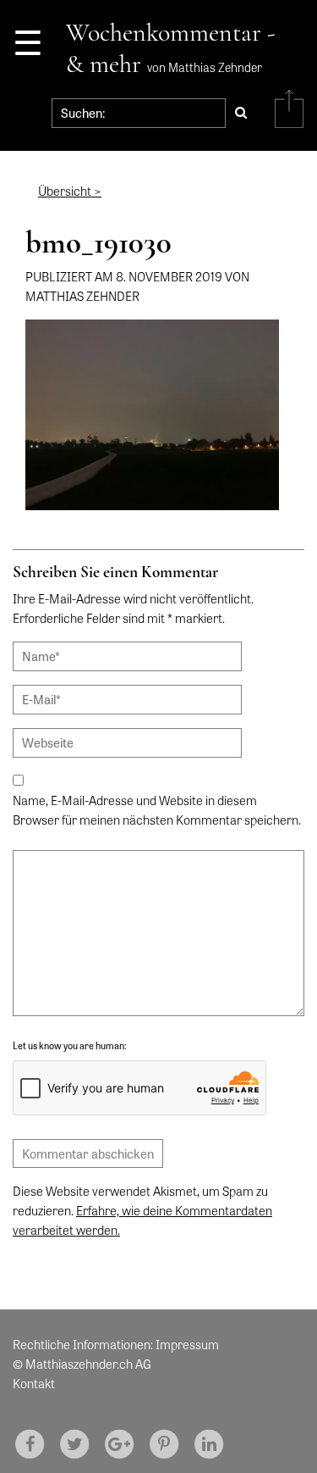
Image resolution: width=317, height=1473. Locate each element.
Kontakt (34, 1383)
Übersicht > (69, 190)
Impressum (187, 1344)
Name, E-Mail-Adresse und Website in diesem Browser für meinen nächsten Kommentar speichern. (157, 810)
